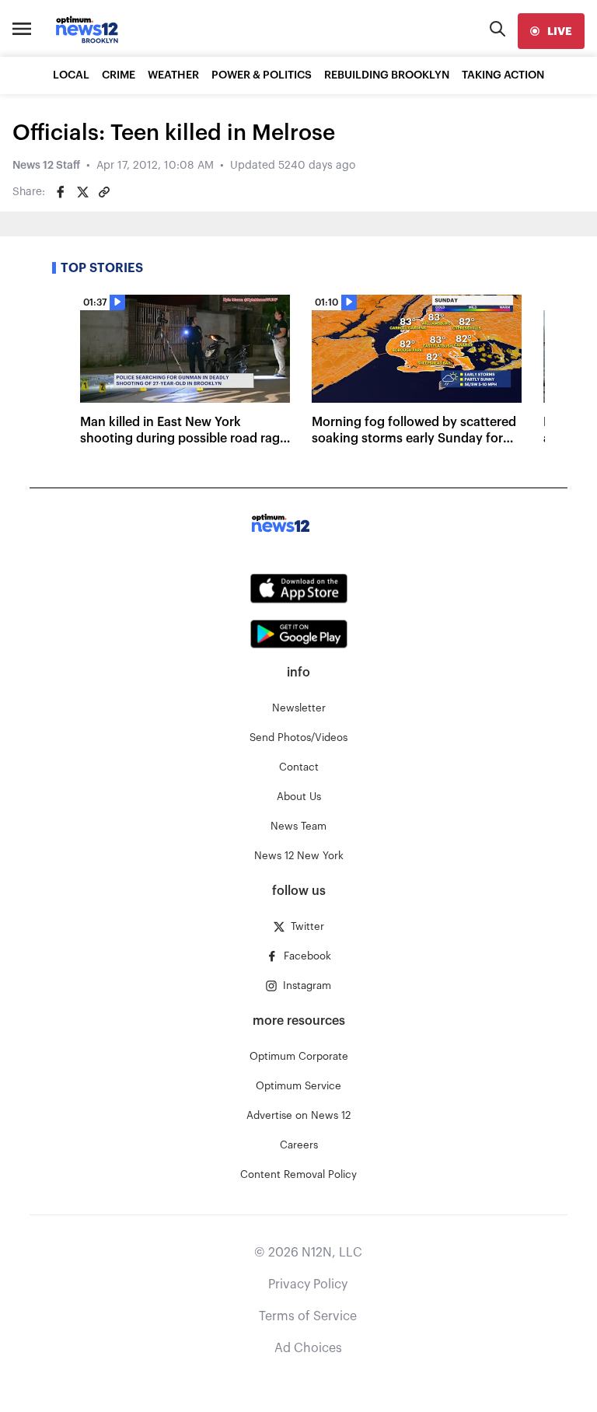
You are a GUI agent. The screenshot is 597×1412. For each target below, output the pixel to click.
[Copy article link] (104, 192)
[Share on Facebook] (60, 192)
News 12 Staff (46, 165)
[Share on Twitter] (82, 192)
